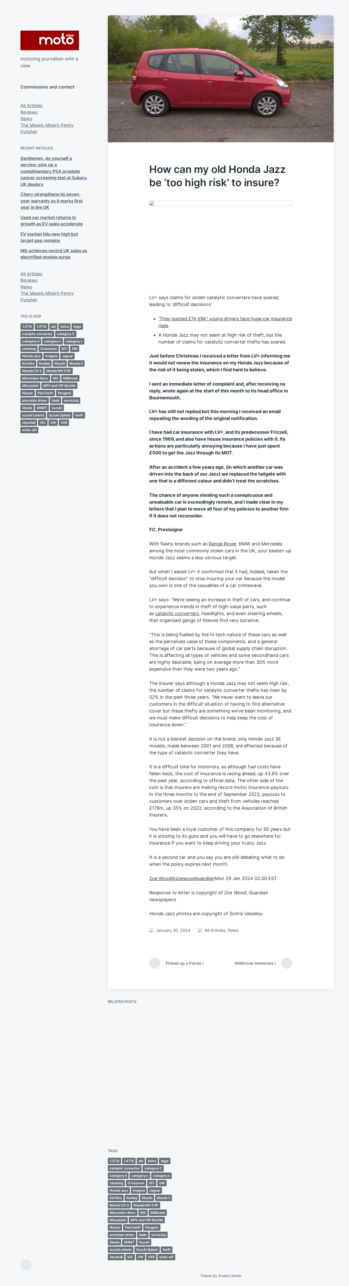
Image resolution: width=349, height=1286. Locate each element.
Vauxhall (28, 423)
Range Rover (222, 543)
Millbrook (70, 378)
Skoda (27, 408)
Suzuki (57, 408)
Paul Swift (45, 393)
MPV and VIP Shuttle (59, 386)
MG (56, 378)
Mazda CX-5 (32, 371)
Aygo (77, 326)
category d (30, 341)
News (26, 118)
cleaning (29, 349)
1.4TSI (41, 326)
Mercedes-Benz (35, 378)
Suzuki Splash (60, 415)
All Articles (31, 105)
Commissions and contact (47, 87)
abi (53, 326)
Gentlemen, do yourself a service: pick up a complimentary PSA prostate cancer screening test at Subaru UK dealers (53, 171)
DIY (64, 349)
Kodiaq (44, 363)
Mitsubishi (30, 386)
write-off (29, 430)
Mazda (59, 363)
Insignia (51, 356)
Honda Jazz (31, 356)
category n (52, 341)
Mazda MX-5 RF (58, 371)
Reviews (29, 112)
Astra (64, 326)
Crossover (48, 349)
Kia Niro (28, 363)
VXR (64, 423)
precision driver (34, 400)
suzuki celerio (33, 415)
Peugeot (64, 393)
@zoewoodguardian (193, 878)
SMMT (42, 408)
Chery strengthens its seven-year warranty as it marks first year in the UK (51, 201)
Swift (79, 415)
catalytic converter (37, 334)
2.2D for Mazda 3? (135, 1116)
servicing (71, 400)
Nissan (27, 393)
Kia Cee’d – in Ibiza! (293, 1069)
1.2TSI (27, 326)
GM (74, 349)
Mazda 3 (76, 363)
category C (66, 334)
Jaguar (67, 356)
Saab (55, 400)
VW (53, 423)
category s (74, 341)
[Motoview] (49, 40)
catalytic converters (177, 613)
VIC (43, 423)
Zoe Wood (160, 878)
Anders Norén (229, 1276)
